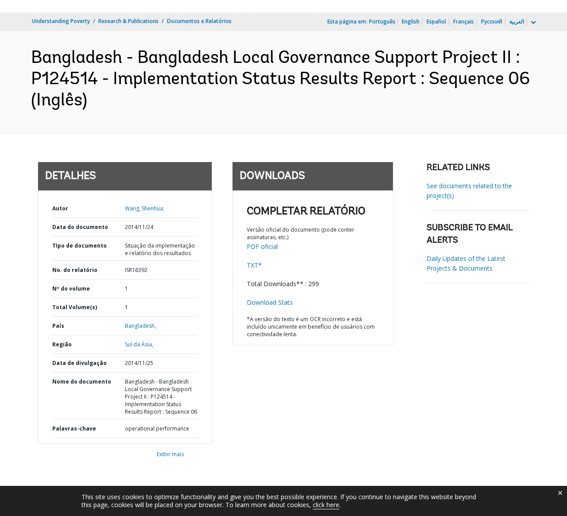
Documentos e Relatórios (199, 21)
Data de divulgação (79, 363)
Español (436, 21)
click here (326, 504)
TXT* (254, 265)
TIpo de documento (79, 245)
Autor (60, 208)
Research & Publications (128, 21)
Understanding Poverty (61, 21)
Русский (491, 21)
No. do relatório (74, 270)
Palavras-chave (74, 428)
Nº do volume (71, 288)
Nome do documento (81, 381)
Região (62, 344)
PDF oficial (262, 246)
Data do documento (80, 227)
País (58, 326)
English (410, 21)
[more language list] (532, 22)
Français (463, 21)
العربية (516, 21)
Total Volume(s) (74, 307)
